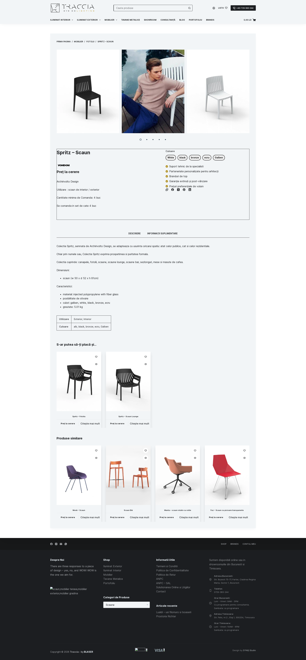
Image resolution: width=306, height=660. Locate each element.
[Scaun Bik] (128, 475)
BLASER (88, 651)
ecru (97, 326)
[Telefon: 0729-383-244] (210, 590)
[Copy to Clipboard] (167, 189)
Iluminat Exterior (112, 566)
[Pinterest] (184, 189)
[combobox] (150, 8)
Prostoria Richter (166, 616)
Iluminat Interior (112, 570)
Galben (105, 326)
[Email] (61, 544)
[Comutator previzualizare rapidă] (96, 364)
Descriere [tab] (134, 233)
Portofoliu (195, 20)
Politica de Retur (166, 574)
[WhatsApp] (66, 544)
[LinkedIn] (190, 189)
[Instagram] (56, 544)
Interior (87, 319)
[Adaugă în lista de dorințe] (96, 356)
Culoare (170, 151)
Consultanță (167, 20)
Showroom (150, 20)
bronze (89, 326)
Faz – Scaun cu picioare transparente (227, 510)
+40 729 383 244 (244, 8)
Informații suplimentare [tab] (162, 233)
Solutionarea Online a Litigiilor (173, 587)
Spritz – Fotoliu (78, 416)
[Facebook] (172, 189)
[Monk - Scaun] (79, 475)
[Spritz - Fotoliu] (79, 381)
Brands (210, 20)
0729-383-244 (221, 592)
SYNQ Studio (249, 650)
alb (75, 326)
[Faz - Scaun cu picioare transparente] (227, 475)
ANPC (159, 578)
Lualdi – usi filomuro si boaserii (173, 612)
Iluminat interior (60, 20)
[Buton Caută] (189, 8)
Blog (182, 20)
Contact (161, 591)
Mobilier (109, 20)
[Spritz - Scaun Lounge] (128, 381)
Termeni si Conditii (167, 566)
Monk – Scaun (79, 510)
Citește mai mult (90, 423)
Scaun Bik (128, 510)
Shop (223, 544)
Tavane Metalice (130, 20)
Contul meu (249, 544)
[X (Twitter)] (178, 189)
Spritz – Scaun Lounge (128, 416)
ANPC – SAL (163, 583)
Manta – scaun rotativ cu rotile (177, 510)
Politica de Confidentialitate (172, 570)
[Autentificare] (214, 8)
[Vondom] (64, 165)
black (81, 326)
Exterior (78, 319)
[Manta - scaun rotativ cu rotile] (177, 475)
